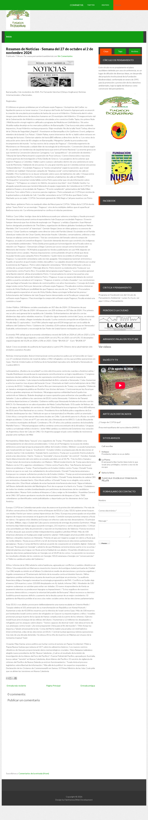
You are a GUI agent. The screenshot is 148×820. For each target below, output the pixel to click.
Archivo (134, 51)
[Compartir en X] (12, 678)
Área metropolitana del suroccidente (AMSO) (119, 427)
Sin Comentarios (65, 56)
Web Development (84, 799)
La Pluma (106, 459)
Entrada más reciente (16, 685)
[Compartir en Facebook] (15, 678)
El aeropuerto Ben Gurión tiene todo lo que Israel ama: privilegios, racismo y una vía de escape (120, 464)
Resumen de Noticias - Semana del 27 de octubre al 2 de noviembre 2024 (49, 51)
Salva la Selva (108, 472)
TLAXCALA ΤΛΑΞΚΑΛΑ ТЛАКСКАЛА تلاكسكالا (119, 479)
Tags (120, 51)
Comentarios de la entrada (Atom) (33, 773)
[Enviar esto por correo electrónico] (7, 678)
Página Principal (53, 685)
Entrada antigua (88, 685)
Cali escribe (107, 446)
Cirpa (105, 51)
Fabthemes (70, 799)
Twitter (91, 5)
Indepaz (105, 451)
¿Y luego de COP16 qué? (110, 422)
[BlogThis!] (10, 678)
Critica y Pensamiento (113, 301)
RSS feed (105, 5)
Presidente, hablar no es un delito (116, 454)
